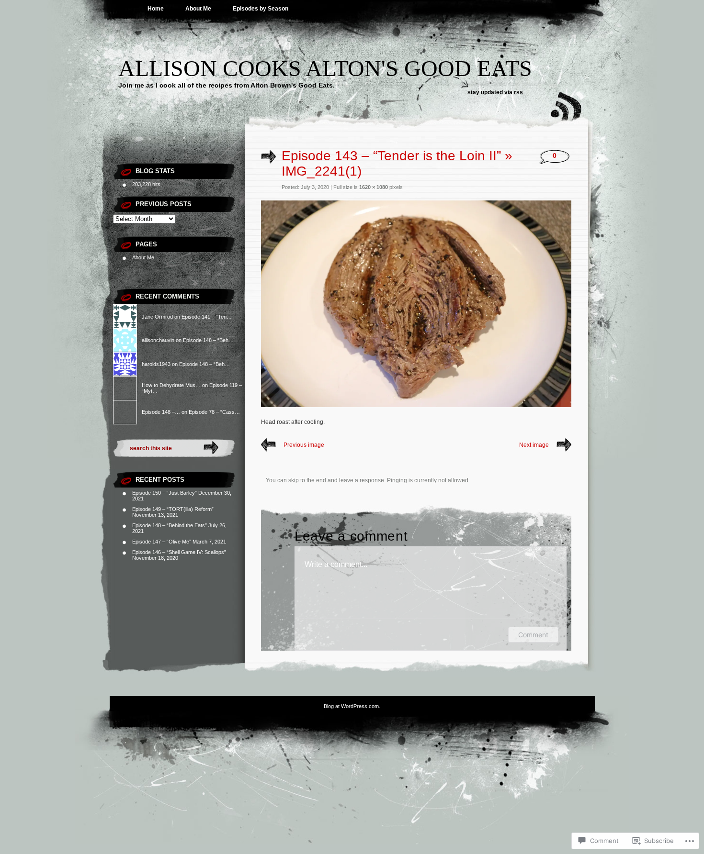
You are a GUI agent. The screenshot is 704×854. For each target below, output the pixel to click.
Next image (534, 445)
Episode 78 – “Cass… (214, 412)
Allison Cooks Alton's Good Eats (325, 68)
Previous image (304, 445)
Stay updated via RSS (495, 92)
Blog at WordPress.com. (352, 706)
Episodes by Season (260, 8)
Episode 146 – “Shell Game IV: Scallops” (179, 552)
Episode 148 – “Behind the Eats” (169, 525)
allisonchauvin (158, 340)
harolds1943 (156, 364)
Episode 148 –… (161, 412)
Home (156, 8)
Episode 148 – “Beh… (208, 340)
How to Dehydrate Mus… (171, 385)
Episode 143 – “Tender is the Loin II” (391, 155)
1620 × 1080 (373, 187)
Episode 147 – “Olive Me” (161, 541)
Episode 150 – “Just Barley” (164, 493)
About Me (198, 8)
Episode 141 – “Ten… (207, 317)
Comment (533, 635)
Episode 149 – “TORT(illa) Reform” (173, 509)
